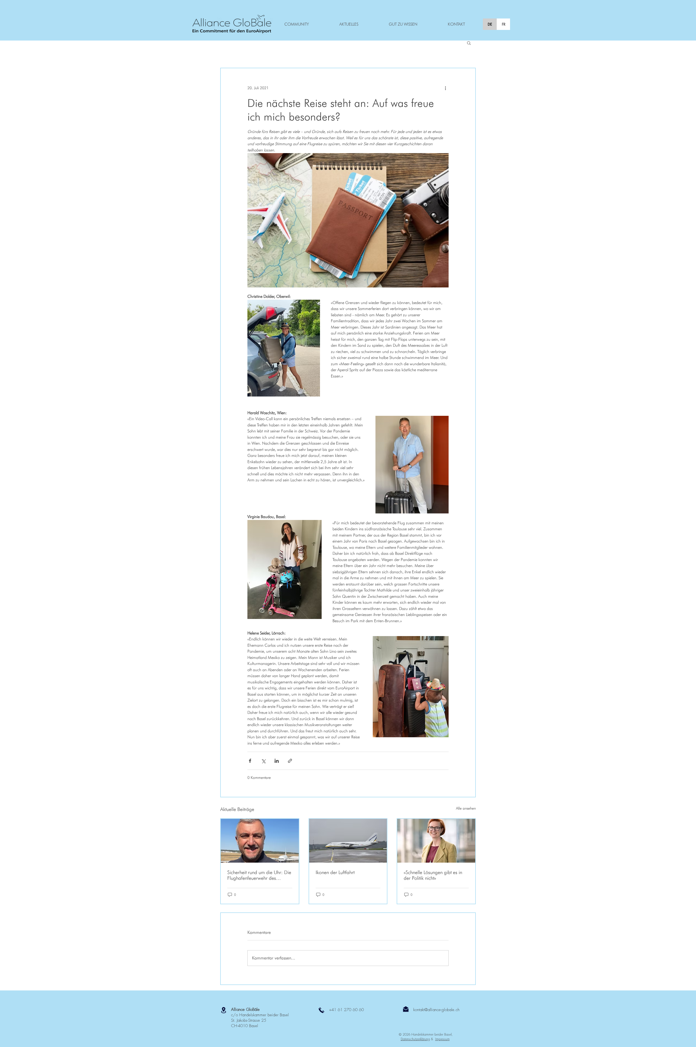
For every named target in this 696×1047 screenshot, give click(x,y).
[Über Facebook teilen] (250, 760)
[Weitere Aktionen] (445, 88)
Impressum (442, 1039)
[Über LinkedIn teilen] (276, 760)
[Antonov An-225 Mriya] (348, 841)
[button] (468, 43)
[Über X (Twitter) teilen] (263, 760)
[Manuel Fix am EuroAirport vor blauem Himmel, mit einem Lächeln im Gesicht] (260, 841)
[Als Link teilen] (290, 760)
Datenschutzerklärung (415, 1039)
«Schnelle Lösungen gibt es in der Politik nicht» (433, 875)
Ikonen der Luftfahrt (335, 872)
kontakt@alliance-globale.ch (436, 1009)
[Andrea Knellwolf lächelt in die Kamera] (436, 841)
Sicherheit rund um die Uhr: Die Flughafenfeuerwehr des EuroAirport (259, 875)
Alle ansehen (466, 808)
